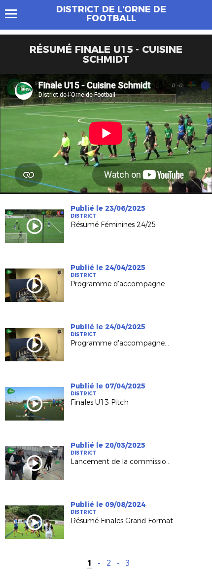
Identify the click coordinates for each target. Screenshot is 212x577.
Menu (15, 14)
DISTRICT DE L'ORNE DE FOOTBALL (111, 14)
